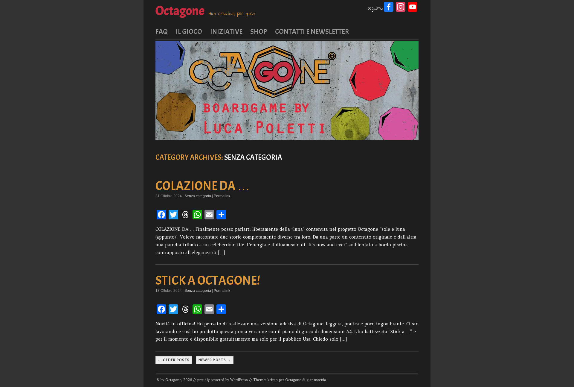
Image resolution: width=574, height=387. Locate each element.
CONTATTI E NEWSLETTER (312, 31)
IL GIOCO (189, 31)
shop (258, 31)
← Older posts (174, 360)
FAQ (161, 31)
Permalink (222, 196)
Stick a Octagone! (207, 281)
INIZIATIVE (226, 31)
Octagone (179, 11)
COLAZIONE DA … (202, 186)
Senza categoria (197, 196)
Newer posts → (215, 360)
